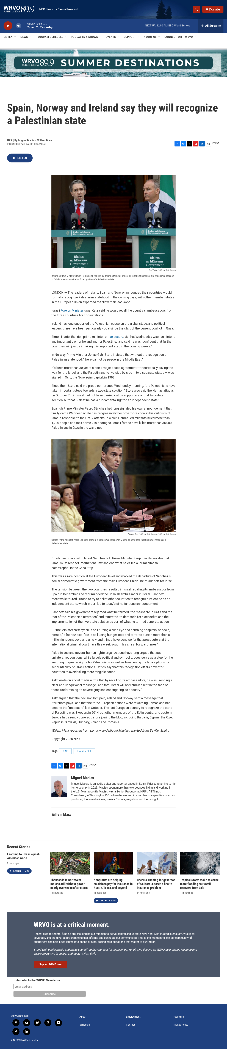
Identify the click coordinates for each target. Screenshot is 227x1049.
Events (111, 37)
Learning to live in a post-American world (23, 856)
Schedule (84, 1024)
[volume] (19, 26)
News (24, 37)
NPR (65, 751)
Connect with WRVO (178, 37)
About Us (150, 37)
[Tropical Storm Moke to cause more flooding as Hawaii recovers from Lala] (200, 863)
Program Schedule (49, 37)
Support (130, 37)
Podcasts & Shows (84, 37)
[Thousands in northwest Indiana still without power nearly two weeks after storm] (70, 863)
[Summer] (113, 63)
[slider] (24, 26)
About (82, 1016)
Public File (178, 1016)
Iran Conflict (84, 751)
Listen (8, 37)
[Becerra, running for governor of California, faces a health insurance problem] (157, 863)
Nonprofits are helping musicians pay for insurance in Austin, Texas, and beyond (113, 884)
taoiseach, (115, 337)
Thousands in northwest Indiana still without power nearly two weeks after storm (69, 884)
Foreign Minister (72, 310)
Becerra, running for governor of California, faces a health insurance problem (156, 884)
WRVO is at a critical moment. (72, 924)
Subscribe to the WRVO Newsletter (36, 980)
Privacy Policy (180, 1024)
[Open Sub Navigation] (15, 37)
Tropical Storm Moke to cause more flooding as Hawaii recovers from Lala (199, 884)
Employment (133, 1016)
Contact (130, 1024)
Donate (214, 9)
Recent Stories (18, 847)
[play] (8, 26)
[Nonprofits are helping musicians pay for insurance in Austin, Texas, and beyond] (113, 863)
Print (215, 143)
